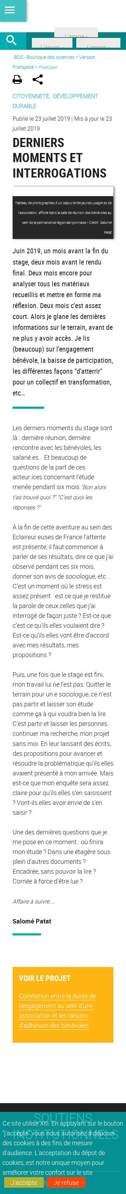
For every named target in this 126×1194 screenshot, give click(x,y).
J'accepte (24, 1182)
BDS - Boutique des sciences (44, 57)
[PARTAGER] (40, 80)
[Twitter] (52, 42)
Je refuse (66, 1182)
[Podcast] (76, 31)
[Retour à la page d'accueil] (63, 16)
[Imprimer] (20, 80)
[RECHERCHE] (14, 41)
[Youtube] (98, 42)
